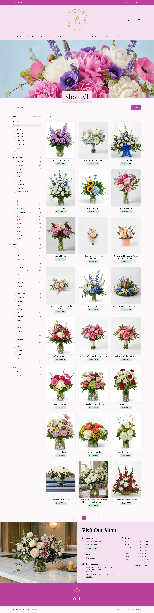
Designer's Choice (46, 37)
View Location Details (140, 565)
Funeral (71, 37)
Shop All (19, 37)
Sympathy (109, 37)
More (134, 37)
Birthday (60, 37)
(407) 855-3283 (19, 2)
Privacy (123, 609)
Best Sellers (31, 37)
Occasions (121, 37)
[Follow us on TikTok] (79, 598)
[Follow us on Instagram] (74, 598)
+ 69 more (89, 577)
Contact (137, 2)
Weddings (83, 37)
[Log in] (133, 20)
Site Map (138, 609)
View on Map (93, 548)
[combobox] (131, 116)
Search (137, 107)
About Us (129, 2)
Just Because (96, 37)
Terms (117, 609)
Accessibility (130, 609)
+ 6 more (98, 569)
